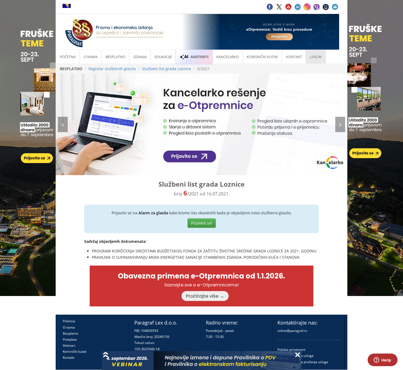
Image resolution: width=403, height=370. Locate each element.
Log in (316, 56)
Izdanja (140, 56)
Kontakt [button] (294, 56)
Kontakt (68, 357)
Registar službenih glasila (112, 68)
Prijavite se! (201, 223)
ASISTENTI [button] (199, 56)
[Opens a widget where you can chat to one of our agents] (382, 360)
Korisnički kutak (74, 351)
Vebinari (69, 345)
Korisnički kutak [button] (262, 56)
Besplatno (115, 56)
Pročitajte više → (205, 296)
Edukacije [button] (163, 56)
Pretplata (70, 339)
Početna (68, 56)
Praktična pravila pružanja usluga (302, 362)
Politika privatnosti (291, 349)
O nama (91, 56)
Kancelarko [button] (227, 56)
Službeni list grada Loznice (166, 68)
